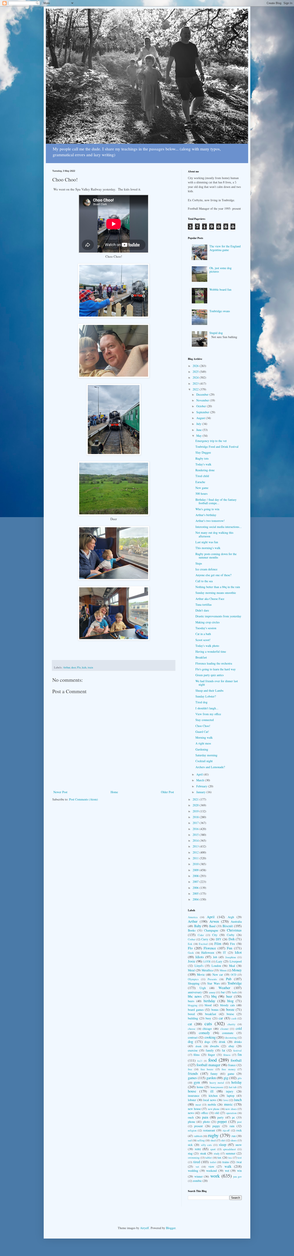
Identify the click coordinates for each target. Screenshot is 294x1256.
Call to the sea (204, 581)
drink (222, 1042)
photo (206, 1122)
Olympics (193, 979)
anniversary (195, 992)
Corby (230, 935)
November (203, 400)
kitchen (213, 1096)
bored (191, 1014)
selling (201, 1140)
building (193, 1018)
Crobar (191, 939)
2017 (196, 823)
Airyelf (144, 1228)
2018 (196, 817)
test (240, 1157)
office (204, 1113)
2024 (196, 377)
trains (225, 1162)
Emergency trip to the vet (211, 441)
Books (191, 930)
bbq (214, 996)
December (202, 394)
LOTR (206, 961)
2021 (196, 799)
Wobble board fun (220, 289)
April (200, 774)
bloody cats (227, 1005)
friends (193, 1073)
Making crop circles (207, 622)
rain (232, 1126)
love (225, 1100)
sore (198, 1148)
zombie (197, 1181)
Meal (232, 966)
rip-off (226, 1130)
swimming (194, 1157)
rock (239, 1130)
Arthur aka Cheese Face (209, 599)
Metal (191, 970)
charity (231, 1024)
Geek (191, 953)
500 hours (201, 493)
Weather (224, 987)
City (214, 935)
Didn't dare (202, 610)
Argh (231, 917)
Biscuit (228, 925)
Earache (200, 482)
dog (190, 1041)
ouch (191, 1117)
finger (211, 1055)
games (192, 1077)
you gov (237, 1176)
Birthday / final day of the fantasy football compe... (216, 501)
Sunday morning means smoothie (215, 593)
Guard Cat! (202, 732)
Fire (232, 944)
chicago (207, 1029)
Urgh (203, 988)
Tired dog (201, 702)
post (239, 1122)
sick (190, 1145)
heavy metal (217, 1082)
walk (227, 1166)
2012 (196, 852)
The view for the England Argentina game (225, 248)
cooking (210, 1037)
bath (234, 992)
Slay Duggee (203, 452)
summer (230, 1153)
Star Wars (213, 983)
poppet (222, 1121)
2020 (196, 805)
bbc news (195, 996)
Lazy (219, 961)
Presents (212, 979)
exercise (193, 1050)
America (193, 917)
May (199, 436)
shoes (234, 1140)
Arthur (66, 667)
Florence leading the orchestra (213, 663)
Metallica (207, 970)
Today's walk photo (207, 646)
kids (84, 667)
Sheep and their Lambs (209, 690)
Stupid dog (216, 333)
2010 (196, 864)
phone (191, 1122)
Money (237, 969)
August (201, 418)
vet (197, 1167)
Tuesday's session (205, 628)
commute (227, 1033)
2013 (196, 846)
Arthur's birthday (205, 515)
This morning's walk (207, 548)
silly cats (206, 1145)
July (199, 424)
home (200, 1087)
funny (214, 1074)
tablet (208, 1157)
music (228, 1104)
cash (233, 1018)
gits (240, 1078)
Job (215, 957)
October (201, 406)
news (191, 1113)
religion (192, 1130)
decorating (231, 1037)
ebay (231, 1046)
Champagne (211, 930)
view (211, 1166)
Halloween (207, 952)
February (202, 786)
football (236, 1060)
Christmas (234, 930)
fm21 (200, 1060)
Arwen (214, 921)
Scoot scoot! (202, 640)
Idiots (199, 956)
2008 (196, 876)
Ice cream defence (206, 569)
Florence (210, 948)
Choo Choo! (202, 726)
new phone (214, 1109)
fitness (227, 1055)
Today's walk (203, 464)
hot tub (233, 1087)
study (217, 1153)
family (210, 1050)
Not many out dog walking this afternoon (214, 534)
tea (230, 1157)
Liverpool (236, 961)
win (239, 1171)
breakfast (210, 1014)
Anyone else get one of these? (213, 575)
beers (191, 1001)
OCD (233, 975)
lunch (238, 1099)
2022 (196, 389)
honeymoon (216, 1087)
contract (193, 1037)
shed (212, 1140)
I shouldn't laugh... (206, 708)
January (201, 792)
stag (190, 1153)
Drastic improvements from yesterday (218, 616)
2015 (196, 835)
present (198, 1126)
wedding (193, 1171)
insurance (193, 1096)
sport (213, 1149)
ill (212, 1091)
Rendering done (205, 470)
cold (239, 1028)
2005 (196, 893)
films (196, 1055)
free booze (207, 1069)
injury (229, 1091)
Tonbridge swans (219, 311)
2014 (196, 840)
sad (190, 1140)
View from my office (208, 714)
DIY (218, 939)
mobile (212, 1104)
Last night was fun (206, 542)
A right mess (203, 743)
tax (219, 1157)
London (216, 966)
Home (114, 792)
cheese (191, 1029)
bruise (230, 1014)
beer (229, 996)
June (199, 430)
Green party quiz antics (209, 675)
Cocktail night (204, 761)
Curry (204, 939)
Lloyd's (199, 966)
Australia (236, 921)
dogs (207, 1042)
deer (73, 667)
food (212, 1059)
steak (203, 1153)
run (234, 1136)
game (231, 1074)
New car (217, 974)
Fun (229, 948)
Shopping (194, 983)
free (190, 1069)
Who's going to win (207, 509)
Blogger (170, 1228)
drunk (198, 1046)
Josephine (230, 957)
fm (240, 1054)
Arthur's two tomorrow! (210, 521)
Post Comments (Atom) (83, 799)
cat (190, 1023)
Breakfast (201, 657)
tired (196, 1161)
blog (230, 1000)
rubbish (198, 1136)
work (215, 1175)
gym (197, 1082)
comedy (204, 1032)
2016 (196, 829)
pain (205, 1117)
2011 (196, 858)
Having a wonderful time (210, 651)
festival (237, 1050)
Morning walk (204, 737)
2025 (196, 372)
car (221, 1018)
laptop (230, 1096)
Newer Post (60, 792)
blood (208, 1005)
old (217, 1113)
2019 (196, 811)
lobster (192, 1100)
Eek (190, 944)
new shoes (231, 1109)
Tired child (202, 476)
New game (201, 488)
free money (228, 1069)
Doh (232, 938)
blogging (192, 1005)
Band (212, 926)
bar (223, 992)
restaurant (209, 1130)
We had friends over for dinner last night (216, 683)
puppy (216, 1126)
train (90, 667)
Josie (191, 961)
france (232, 1065)
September (203, 412)
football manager (208, 1064)
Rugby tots (202, 458)
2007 (196, 882)
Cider (201, 935)
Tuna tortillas (203, 604)
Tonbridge (234, 983)
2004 (196, 899)
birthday (209, 1000)
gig (226, 1077)
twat (239, 1162)
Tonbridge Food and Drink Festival (216, 447)
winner (198, 1176)
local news (209, 1100)
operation (231, 1113)
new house (194, 1109)
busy (208, 1018)
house (192, 1091)
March (200, 780)
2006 (196, 888)
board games (196, 1010)
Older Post (167, 792)
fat (223, 1050)
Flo (79, 667)
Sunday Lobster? (205, 696)
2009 (196, 870)
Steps (198, 563)
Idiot (238, 952)
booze (230, 1009)
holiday (236, 1082)
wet (227, 1171)
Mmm (223, 970)
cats (208, 1023)
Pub (228, 978)
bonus (214, 1010)
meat (198, 1104)
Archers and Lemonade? (210, 767)
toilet (213, 1162)
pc (233, 1117)
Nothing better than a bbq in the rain (217, 587)
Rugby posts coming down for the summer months (216, 556)
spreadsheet (229, 1149)
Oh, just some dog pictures (220, 270)
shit (223, 1140)
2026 (196, 366)
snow (238, 1145)
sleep (222, 1144)
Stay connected (204, 720)
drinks (238, 1042)
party (220, 1117)
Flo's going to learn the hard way (215, 669)
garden (211, 1077)
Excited (203, 944)
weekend (211, 1171)
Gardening (201, 749)
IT (224, 952)
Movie (201, 974)
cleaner (224, 1029)
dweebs (214, 1046)
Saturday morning (206, 755)
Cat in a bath (203, 634)
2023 (196, 383)
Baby (197, 925)
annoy (212, 992)
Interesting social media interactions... (218, 527)
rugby (213, 1135)
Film (217, 943)
